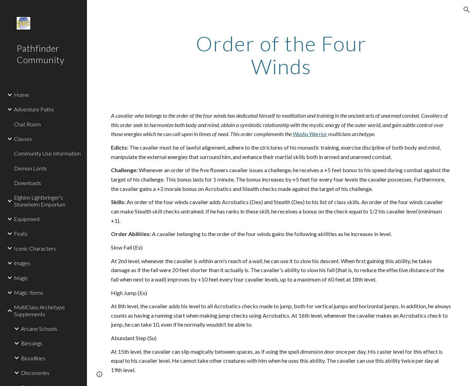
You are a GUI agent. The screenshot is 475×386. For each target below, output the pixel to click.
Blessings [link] (31, 343)
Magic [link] (21, 278)
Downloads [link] (27, 182)
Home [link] (21, 94)
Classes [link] (23, 138)
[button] (466, 9)
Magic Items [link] (28, 292)
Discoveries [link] (35, 372)
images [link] (22, 263)
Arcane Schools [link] (39, 328)
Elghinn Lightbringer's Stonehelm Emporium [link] (39, 200)
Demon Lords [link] (30, 168)
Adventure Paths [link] (34, 109)
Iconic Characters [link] (35, 248)
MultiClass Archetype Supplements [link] (39, 310)
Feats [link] (20, 233)
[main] (281, 55)
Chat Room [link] (27, 124)
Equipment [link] (27, 219)
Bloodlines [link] (33, 358)
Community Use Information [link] (47, 153)
